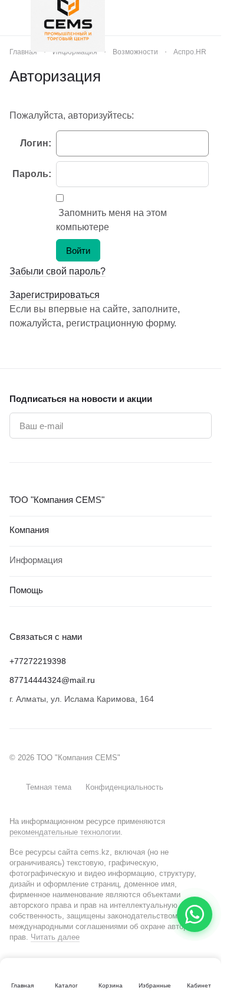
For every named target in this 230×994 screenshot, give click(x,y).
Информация (36, 560)
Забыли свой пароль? (57, 271)
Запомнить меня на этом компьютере (111, 220)
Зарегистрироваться (54, 295)
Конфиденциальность (124, 787)
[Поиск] (159, 18)
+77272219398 (37, 661)
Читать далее (55, 937)
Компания (29, 530)
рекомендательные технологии (64, 832)
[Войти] (182, 18)
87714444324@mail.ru (52, 680)
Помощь (26, 590)
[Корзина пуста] (206, 18)
